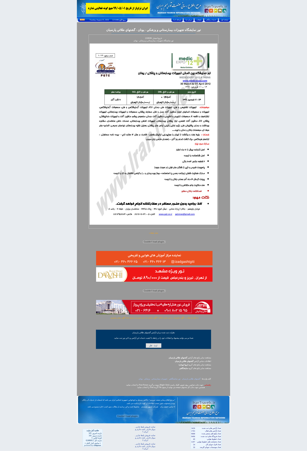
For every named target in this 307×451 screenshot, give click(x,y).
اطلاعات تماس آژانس (193, 361)
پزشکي (147, 379)
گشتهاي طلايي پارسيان (191, 379)
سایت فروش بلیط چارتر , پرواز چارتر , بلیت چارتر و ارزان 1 (145, 429)
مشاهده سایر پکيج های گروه (195, 365)
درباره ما (188, 20)
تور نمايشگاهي (175, 379)
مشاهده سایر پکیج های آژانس (190, 358)
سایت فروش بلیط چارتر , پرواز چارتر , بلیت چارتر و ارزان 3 (145, 446)
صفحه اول (224, 20)
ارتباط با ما (177, 20)
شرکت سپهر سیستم (149, 407)
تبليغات (199, 20)
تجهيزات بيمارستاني (159, 379)
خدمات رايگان (211, 20)
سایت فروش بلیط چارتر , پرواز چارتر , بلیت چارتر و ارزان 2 (145, 437)
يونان (141, 379)
